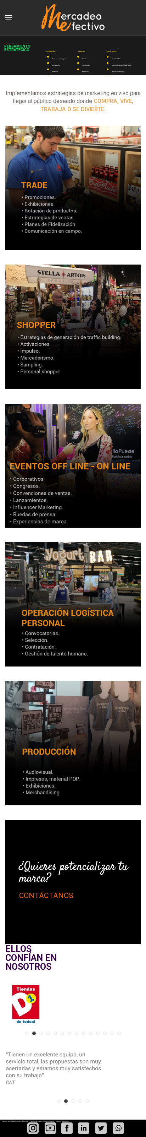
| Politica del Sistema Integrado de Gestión (42, 1121)
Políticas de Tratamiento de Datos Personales (15, 1121)
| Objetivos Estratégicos (62, 1121)
